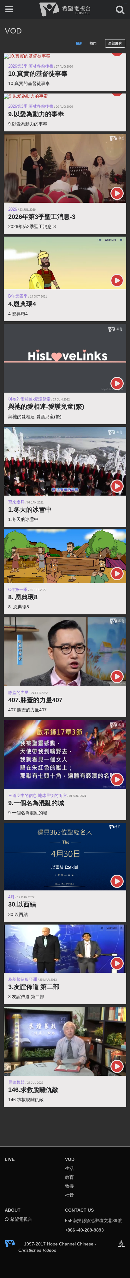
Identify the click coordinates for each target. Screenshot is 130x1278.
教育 (69, 1177)
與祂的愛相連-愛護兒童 (29, 399)
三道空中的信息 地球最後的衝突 (37, 795)
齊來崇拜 (16, 502)
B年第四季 (17, 296)
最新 (79, 43)
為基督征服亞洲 (22, 979)
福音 (69, 1195)
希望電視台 (21, 1219)
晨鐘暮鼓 (16, 1082)
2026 (12, 209)
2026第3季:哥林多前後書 (30, 66)
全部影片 (115, 43)
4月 (11, 897)
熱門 (93, 43)
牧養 (69, 1186)
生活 (69, 1168)
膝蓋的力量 (18, 692)
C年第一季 (17, 590)
